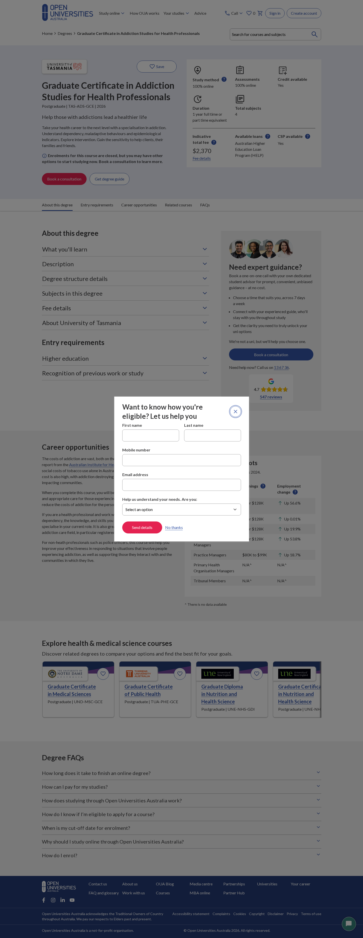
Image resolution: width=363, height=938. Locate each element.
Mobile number (136, 449)
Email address (135, 474)
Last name (193, 425)
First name (132, 425)
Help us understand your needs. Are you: (159, 499)
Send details (142, 527)
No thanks (174, 527)
